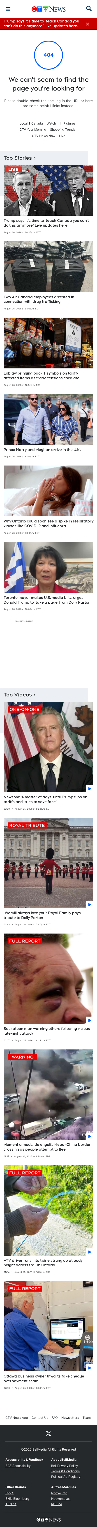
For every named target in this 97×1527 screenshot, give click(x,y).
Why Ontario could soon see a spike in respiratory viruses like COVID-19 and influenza (48, 523)
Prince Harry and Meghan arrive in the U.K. (42, 450)
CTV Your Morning (33, 129)
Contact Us (40, 1417)
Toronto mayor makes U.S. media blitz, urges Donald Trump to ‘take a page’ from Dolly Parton (47, 600)
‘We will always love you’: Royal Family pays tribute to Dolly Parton (42, 915)
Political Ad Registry (66, 1476)
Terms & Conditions (65, 1471)
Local (24, 123)
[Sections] (8, 9)
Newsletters (70, 1417)
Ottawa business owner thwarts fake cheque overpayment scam (44, 1378)
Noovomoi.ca (61, 1498)
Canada (37, 123)
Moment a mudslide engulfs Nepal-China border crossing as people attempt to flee (47, 1147)
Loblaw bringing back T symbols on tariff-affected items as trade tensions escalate (41, 375)
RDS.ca (56, 1504)
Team (87, 1417)
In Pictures (67, 123)
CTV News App (16, 1417)
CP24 (9, 1493)
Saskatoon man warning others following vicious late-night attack (47, 1031)
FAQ (55, 1417)
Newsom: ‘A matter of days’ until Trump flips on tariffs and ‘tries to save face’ (45, 799)
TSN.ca (10, 1504)
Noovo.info (59, 1493)
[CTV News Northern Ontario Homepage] (49, 9)
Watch (51, 123)
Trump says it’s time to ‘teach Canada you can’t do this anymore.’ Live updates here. (46, 223)
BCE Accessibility (18, 1466)
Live (62, 136)
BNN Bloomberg (17, 1498)
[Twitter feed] (48, 1433)
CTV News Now (43, 136)
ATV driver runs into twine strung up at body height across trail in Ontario (43, 1262)
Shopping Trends (62, 129)
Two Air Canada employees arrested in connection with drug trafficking (39, 299)
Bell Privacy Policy (64, 1466)
